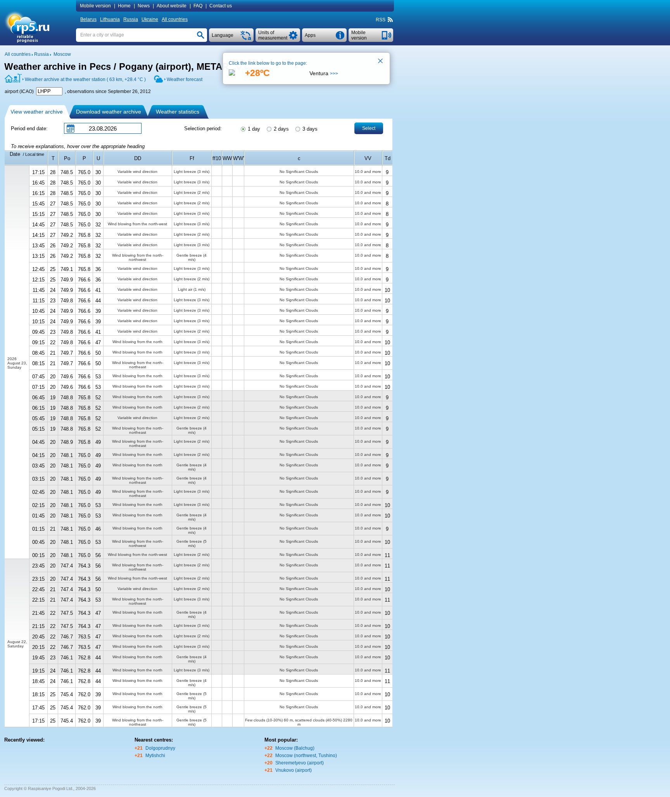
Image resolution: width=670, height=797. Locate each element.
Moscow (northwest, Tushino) (306, 755)
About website (171, 6)
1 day (253, 129)
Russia (130, 19)
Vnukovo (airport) (293, 770)
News (144, 6)
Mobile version (95, 6)
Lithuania (110, 19)
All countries (175, 19)
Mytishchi (155, 755)
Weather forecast (184, 79)
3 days (309, 129)
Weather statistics (177, 112)
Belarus (88, 19)
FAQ (197, 6)
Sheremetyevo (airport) (299, 763)
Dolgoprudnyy (160, 748)
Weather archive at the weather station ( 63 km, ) (85, 79)
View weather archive (36, 112)
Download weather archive (108, 112)
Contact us (220, 6)
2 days (280, 129)
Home (124, 6)
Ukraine (150, 19)
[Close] (381, 62)
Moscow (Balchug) (294, 748)
